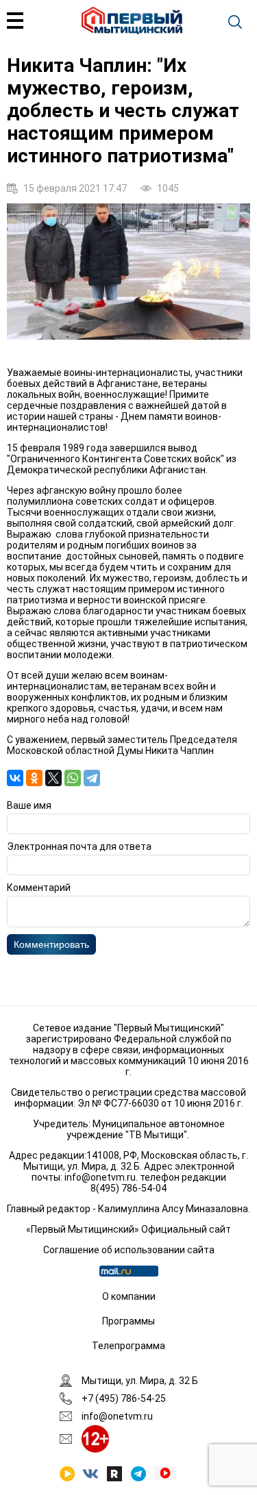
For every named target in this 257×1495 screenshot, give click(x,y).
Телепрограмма (128, 1345)
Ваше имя (29, 805)
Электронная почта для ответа (79, 846)
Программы (128, 1321)
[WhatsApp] (72, 778)
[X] (53, 778)
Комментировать (51, 944)
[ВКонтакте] (15, 778)
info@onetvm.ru (100, 1177)
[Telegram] (92, 778)
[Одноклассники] (34, 778)
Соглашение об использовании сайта (129, 1249)
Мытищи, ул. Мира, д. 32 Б (140, 1380)
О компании (129, 1296)
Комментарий (39, 887)
